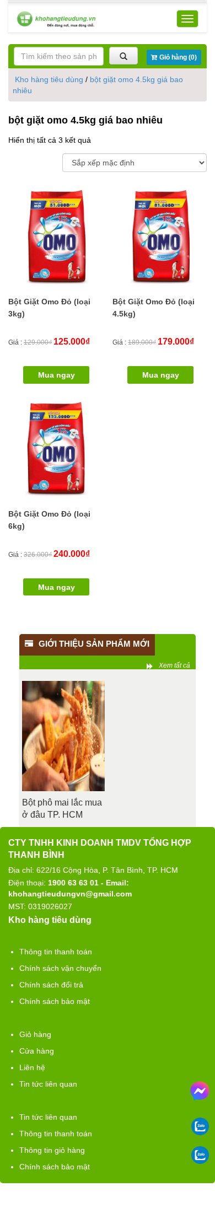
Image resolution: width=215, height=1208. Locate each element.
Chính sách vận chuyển (60, 968)
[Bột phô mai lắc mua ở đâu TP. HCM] (63, 736)
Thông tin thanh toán (55, 951)
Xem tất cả (174, 665)
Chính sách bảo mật (54, 1001)
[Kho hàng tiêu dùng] (56, 19)
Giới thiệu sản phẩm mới (94, 643)
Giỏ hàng (35, 1034)
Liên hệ (32, 1067)
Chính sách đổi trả (51, 984)
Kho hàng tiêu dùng (49, 79)
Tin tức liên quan (48, 1084)
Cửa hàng (36, 1050)
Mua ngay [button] (56, 375)
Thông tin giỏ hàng (52, 1150)
